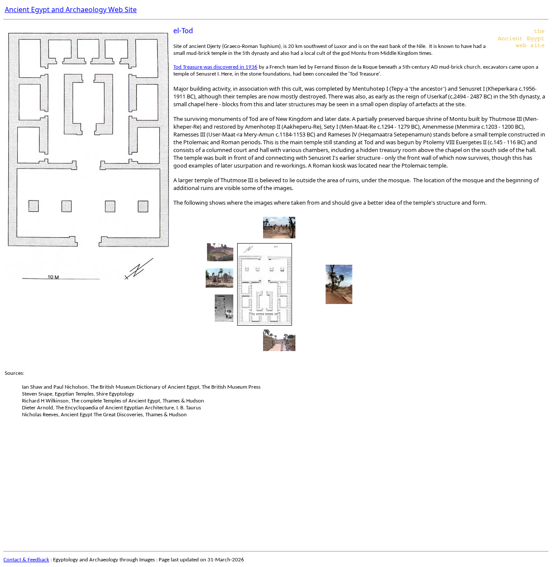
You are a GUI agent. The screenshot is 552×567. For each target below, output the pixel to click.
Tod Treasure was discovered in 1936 (215, 67)
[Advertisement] (262, 487)
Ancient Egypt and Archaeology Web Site (71, 9)
